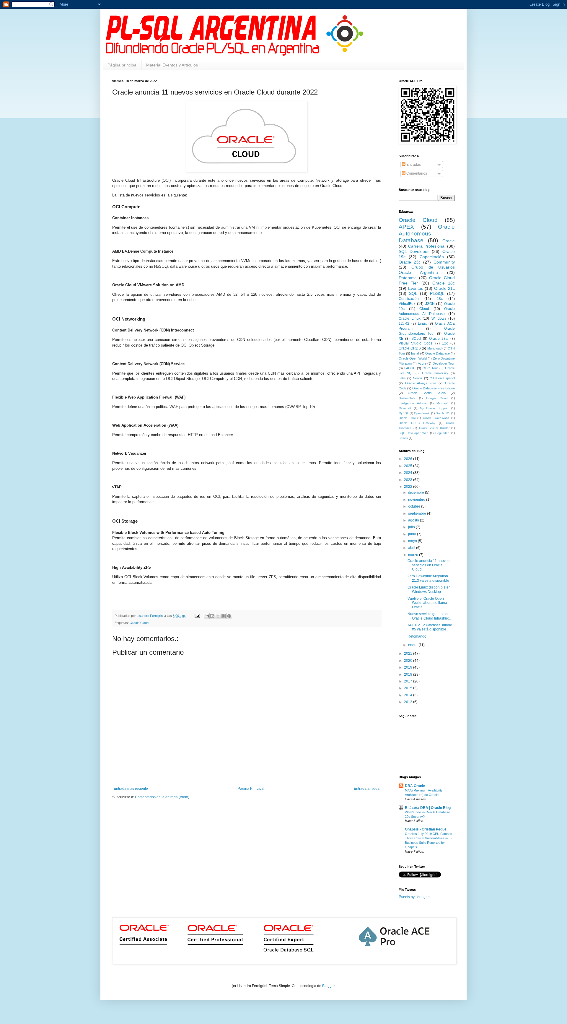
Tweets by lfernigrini (415, 897)
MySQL (404, 413)
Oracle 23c (410, 262)
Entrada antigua (366, 788)
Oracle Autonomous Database (427, 233)
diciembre (416, 492)
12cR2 (404, 323)
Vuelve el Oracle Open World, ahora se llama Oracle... (427, 602)
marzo (413, 555)
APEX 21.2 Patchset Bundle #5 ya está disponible (430, 627)
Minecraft (405, 408)
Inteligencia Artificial (413, 403)
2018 (408, 674)
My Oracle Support (434, 408)
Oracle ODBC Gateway (417, 423)
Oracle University (435, 373)
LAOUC (410, 368)
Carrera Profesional (426, 246)
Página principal (122, 65)
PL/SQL (437, 293)
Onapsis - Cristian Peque (426, 829)
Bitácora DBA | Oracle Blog (428, 808)
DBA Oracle (415, 786)
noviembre (417, 500)
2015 (408, 688)
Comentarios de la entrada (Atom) (162, 797)
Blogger (328, 986)
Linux (422, 323)
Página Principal (251, 788)
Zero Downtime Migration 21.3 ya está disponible (428, 578)
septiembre (417, 513)
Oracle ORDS (410, 348)
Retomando (417, 636)
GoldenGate (407, 398)
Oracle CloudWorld (436, 418)
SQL (413, 293)
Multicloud (434, 348)
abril (412, 548)
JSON (430, 304)
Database (408, 277)
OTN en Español (442, 378)
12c (445, 343)
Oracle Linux (410, 318)
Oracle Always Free (420, 383)
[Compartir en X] (218, 616)
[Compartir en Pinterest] (229, 616)
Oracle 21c (444, 288)
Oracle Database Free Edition (433, 388)
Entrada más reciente (131, 788)
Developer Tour (444, 363)
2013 (408, 702)
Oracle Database (437, 353)
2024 (408, 473)
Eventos (415, 288)
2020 (408, 661)
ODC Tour (430, 368)
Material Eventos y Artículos (172, 65)
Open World (422, 413)
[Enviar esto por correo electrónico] (207, 616)
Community (444, 262)
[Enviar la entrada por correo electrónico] (197, 615)
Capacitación (432, 256)
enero (413, 645)
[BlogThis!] (212, 616)
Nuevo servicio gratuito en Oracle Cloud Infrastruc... (430, 616)
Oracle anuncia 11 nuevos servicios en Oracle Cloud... (428, 565)
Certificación (409, 299)
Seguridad (442, 433)
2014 (408, 695)
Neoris (417, 378)
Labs (402, 378)
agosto (414, 520)
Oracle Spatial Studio (427, 393)
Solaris (403, 438)
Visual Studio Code (416, 343)
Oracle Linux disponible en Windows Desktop (429, 589)
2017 (408, 681)
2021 (408, 653)
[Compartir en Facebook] (224, 616)
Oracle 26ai (407, 418)
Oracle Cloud (139, 623)
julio (412, 527)
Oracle (448, 240)
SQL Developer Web (413, 433)
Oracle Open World (413, 358)
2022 (408, 487)
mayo (413, 541)
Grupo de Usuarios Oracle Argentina (427, 270)
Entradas (413, 164)
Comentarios (416, 173)
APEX (406, 227)
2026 (408, 459)
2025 (408, 466)
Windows (438, 318)
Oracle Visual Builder (434, 428)
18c (440, 299)
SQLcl (416, 339)
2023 (408, 480)
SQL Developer (414, 251)
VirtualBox (407, 304)
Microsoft (442, 403)
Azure (422, 363)
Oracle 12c (443, 413)
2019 (408, 667)
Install (415, 353)
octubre (414, 506)
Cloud (424, 309)
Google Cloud (437, 398)
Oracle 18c (443, 283)
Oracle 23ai (439, 339)
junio (412, 534)
